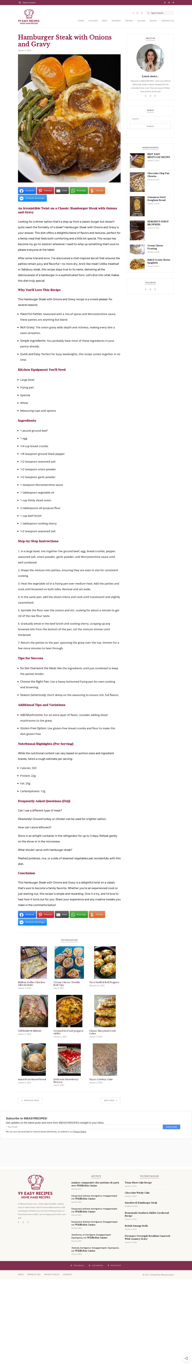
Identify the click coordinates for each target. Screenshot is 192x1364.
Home (81, 21)
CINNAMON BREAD (29, 1030)
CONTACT (67, 1274)
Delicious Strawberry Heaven (66, 1080)
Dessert (116, 21)
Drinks (129, 21)
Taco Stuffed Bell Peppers (104, 982)
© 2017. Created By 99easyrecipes (158, 1274)
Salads (141, 21)
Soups (153, 21)
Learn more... (150, 76)
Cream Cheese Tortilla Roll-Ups (67, 983)
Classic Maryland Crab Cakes (102, 1032)
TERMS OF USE (34, 1274)
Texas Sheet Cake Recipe (138, 1182)
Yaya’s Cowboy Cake (101, 1079)
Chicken (93, 21)
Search (150, 126)
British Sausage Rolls (136, 1226)
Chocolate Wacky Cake (137, 1193)
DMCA (21, 1274)
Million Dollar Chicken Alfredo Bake (31, 983)
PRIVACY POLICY (52, 1274)
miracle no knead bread (32, 1079)
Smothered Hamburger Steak (141, 1203)
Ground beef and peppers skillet (68, 1032)
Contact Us (167, 21)
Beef (104, 21)
